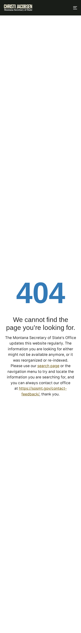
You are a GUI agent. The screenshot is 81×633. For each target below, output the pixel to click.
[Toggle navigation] (65, 7)
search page (48, 366)
